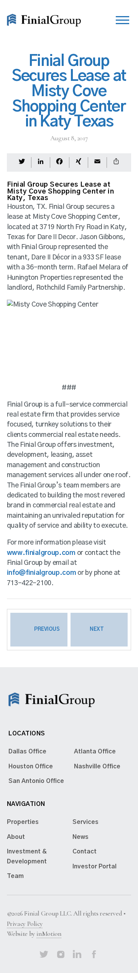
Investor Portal (94, 866)
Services (85, 822)
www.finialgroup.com (41, 553)
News (80, 837)
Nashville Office (97, 766)
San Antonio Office (36, 781)
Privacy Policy (25, 924)
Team (15, 876)
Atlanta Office (95, 751)
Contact (84, 851)
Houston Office (30, 766)
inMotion (48, 934)
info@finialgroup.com (41, 572)
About (16, 837)
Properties (23, 822)
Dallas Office (27, 751)
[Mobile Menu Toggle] (122, 18)
